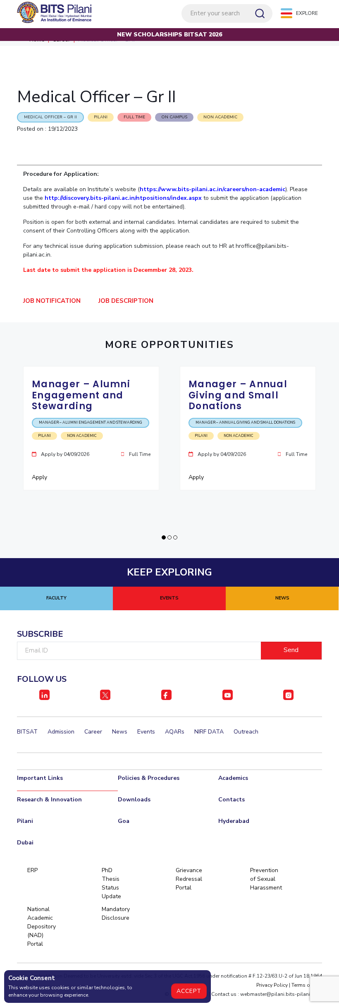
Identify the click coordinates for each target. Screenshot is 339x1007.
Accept (189, 991)
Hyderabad (233, 821)
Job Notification (52, 301)
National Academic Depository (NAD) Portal (41, 926)
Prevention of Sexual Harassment (264, 879)
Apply (40, 477)
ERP (32, 870)
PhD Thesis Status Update (111, 883)
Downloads (134, 799)
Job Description (125, 301)
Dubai (25, 842)
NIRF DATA (209, 732)
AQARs (174, 732)
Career (93, 732)
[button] (164, 537)
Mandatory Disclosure (115, 913)
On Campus (174, 117)
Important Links (40, 778)
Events (146, 732)
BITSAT (27, 732)
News (119, 732)
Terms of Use (306, 985)
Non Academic (220, 117)
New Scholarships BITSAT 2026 (169, 34)
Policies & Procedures (148, 778)
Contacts (231, 799)
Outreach (246, 732)
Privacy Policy (272, 985)
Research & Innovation (49, 799)
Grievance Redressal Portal (189, 879)
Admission (61, 732)
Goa (123, 821)
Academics (233, 778)
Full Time (134, 117)
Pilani (25, 821)
